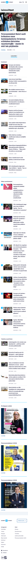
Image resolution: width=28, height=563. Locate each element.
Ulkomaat (3, 536)
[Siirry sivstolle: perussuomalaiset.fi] (7, 557)
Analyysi (3, 533)
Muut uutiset (4, 538)
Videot (2, 542)
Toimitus (17, 533)
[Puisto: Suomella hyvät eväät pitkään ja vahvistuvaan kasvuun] (4, 160)
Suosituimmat (18, 531)
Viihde (2, 546)
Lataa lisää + (14, 56)
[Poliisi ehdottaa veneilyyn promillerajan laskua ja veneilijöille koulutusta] (4, 138)
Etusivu (16, 529)
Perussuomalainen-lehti (20, 538)
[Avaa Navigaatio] (26, 2)
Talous (2, 531)
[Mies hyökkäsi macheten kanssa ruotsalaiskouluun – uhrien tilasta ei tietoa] (4, 93)
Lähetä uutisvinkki (19, 536)
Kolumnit (3, 544)
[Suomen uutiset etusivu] (7, 2)
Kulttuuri (3, 540)
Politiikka (3, 50)
